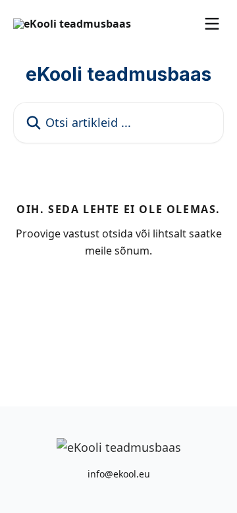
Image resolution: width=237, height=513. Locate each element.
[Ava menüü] (212, 24)
